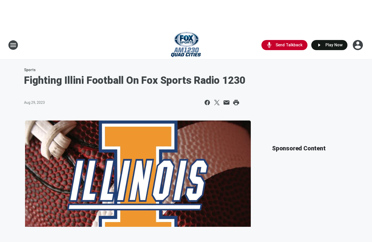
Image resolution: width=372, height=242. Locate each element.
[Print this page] (236, 102)
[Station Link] (186, 45)
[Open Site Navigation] (13, 45)
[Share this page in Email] (226, 102)
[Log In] (358, 45)
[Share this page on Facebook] (207, 102)
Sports (30, 70)
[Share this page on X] (216, 102)
